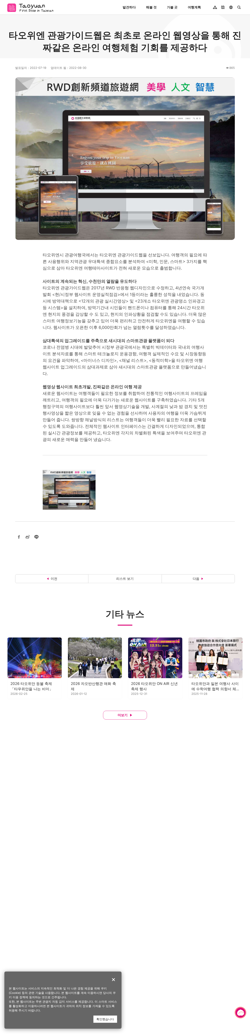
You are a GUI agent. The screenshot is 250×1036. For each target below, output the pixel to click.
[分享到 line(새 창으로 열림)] (36, 537)
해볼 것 (151, 7)
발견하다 (129, 7)
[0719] (69, 490)
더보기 (123, 715)
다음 (196, 579)
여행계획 (194, 7)
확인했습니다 (105, 1019)
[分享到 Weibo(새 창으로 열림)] (27, 537)
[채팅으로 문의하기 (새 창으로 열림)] (240, 1012)
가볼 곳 (172, 7)
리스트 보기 (125, 579)
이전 (54, 579)
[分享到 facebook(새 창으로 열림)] (19, 537)
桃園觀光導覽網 (31, 7)
